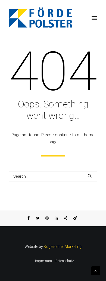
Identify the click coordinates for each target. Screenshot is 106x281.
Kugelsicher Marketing (63, 246)
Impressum (43, 261)
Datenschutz (64, 261)
